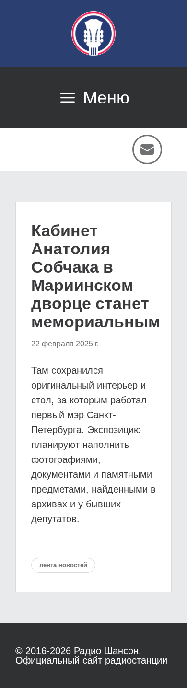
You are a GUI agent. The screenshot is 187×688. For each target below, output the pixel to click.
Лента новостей (63, 565)
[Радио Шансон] (93, 33)
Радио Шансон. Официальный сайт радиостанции (91, 655)
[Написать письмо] (147, 149)
